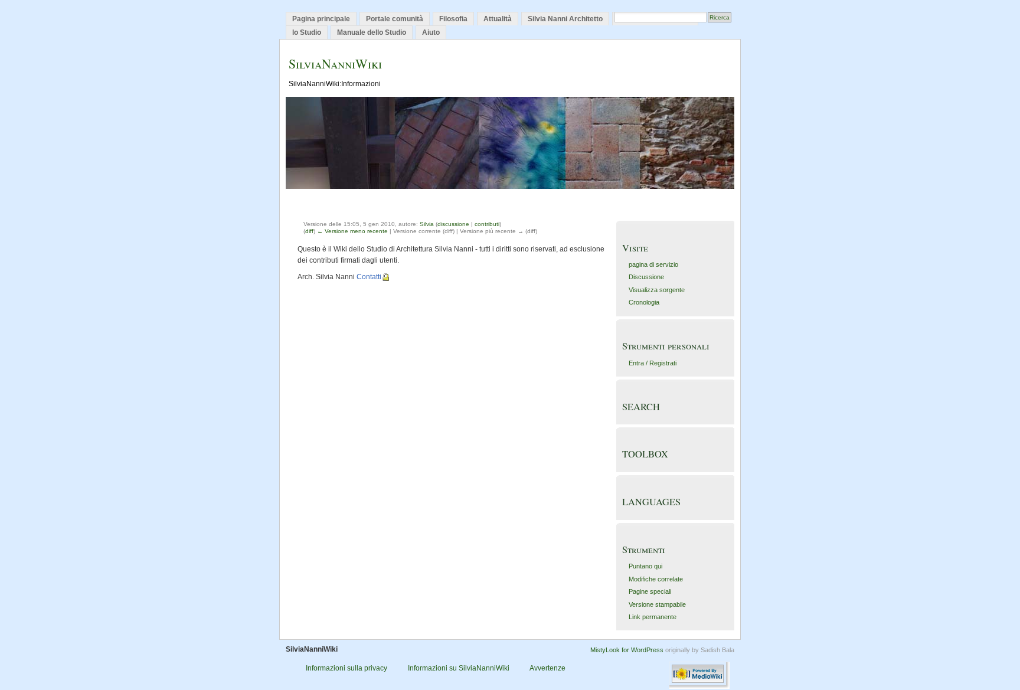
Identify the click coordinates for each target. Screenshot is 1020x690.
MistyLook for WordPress (626, 649)
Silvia (427, 224)
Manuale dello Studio (371, 32)
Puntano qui (645, 566)
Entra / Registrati (652, 363)
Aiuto (431, 32)
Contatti (369, 277)
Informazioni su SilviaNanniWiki (458, 668)
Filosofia (453, 19)
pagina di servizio (653, 264)
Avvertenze (547, 668)
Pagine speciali (650, 591)
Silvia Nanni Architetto (565, 19)
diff (309, 231)
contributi (487, 224)
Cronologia (644, 302)
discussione (453, 224)
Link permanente (652, 616)
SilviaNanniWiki (335, 63)
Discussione (646, 276)
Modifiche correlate (656, 579)
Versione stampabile (657, 604)
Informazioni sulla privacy (346, 668)
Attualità (497, 19)
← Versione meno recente (352, 231)
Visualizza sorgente (657, 289)
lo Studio (306, 32)
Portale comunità (394, 19)
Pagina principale (321, 19)
